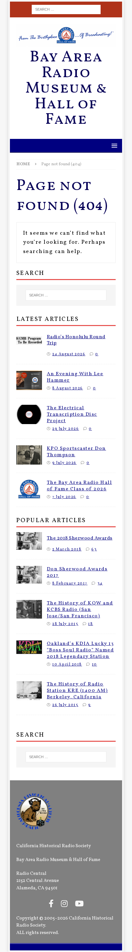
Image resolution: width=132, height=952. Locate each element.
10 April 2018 (67, 664)
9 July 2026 (64, 463)
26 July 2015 (65, 705)
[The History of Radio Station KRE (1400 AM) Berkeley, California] (29, 690)
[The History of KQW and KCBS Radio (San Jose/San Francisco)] (29, 609)
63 (94, 549)
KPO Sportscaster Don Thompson (76, 451)
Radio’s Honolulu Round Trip (76, 340)
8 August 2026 (67, 388)
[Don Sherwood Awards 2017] (29, 575)
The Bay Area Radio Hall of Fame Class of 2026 (79, 486)
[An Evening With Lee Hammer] (29, 380)
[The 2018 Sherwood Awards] (29, 541)
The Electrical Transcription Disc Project (72, 414)
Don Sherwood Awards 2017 (77, 572)
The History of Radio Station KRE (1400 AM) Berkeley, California (77, 691)
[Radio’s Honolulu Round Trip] (29, 340)
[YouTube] (79, 904)
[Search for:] (66, 9)
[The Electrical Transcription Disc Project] (29, 414)
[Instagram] (64, 904)
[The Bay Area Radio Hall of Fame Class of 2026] (29, 489)
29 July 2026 (65, 428)
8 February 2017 (69, 583)
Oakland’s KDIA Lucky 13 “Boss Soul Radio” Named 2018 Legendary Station (80, 650)
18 (90, 624)
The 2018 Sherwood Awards (79, 538)
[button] (113, 145)
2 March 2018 (66, 549)
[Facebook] (51, 904)
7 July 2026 (64, 497)
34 (100, 583)
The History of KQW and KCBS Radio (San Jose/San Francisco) (80, 610)
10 (94, 664)
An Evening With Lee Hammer (75, 377)
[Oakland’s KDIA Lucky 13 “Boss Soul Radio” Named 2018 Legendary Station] (29, 647)
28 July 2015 (65, 624)
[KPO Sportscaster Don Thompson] (29, 455)
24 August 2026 (68, 354)
